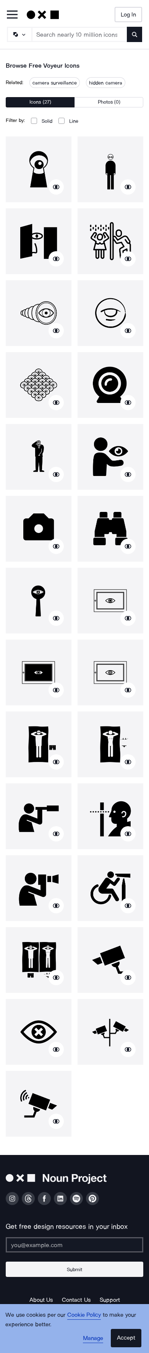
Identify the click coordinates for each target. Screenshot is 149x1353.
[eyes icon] (38, 385)
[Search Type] (19, 34)
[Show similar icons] (56, 187)
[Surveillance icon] (110, 313)
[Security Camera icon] (38, 1104)
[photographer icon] (38, 888)
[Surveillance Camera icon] (110, 960)
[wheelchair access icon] (110, 888)
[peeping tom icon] (110, 816)
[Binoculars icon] (110, 529)
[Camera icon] (38, 529)
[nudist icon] (38, 744)
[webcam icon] (110, 385)
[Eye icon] (38, 1032)
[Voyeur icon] (38, 169)
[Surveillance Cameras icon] (110, 1032)
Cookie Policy (84, 1314)
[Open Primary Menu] (12, 15)
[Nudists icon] (38, 960)
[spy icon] (38, 600)
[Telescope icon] (38, 313)
